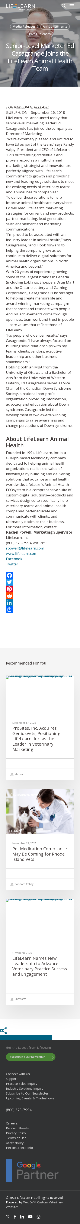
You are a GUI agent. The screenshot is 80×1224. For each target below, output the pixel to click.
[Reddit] (40, 595)
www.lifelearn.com (21, 553)
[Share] (40, 609)
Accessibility (15, 1142)
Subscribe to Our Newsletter (27, 1093)
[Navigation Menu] (72, 6)
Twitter (12, 564)
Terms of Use (16, 1138)
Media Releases (24, 26)
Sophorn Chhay (23, 884)
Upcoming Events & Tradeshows (30, 1098)
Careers (12, 1123)
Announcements (55, 26)
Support (12, 1078)
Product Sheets (17, 1128)
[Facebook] (40, 575)
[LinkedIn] (40, 602)
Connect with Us (18, 1073)
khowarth (20, 774)
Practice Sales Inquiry (21, 1083)
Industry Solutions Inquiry (24, 1088)
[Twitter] (40, 582)
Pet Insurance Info (19, 1147)
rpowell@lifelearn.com (25, 548)
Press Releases (40, 34)
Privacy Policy (16, 1133)
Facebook (14, 558)
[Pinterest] (40, 589)
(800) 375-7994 (19, 1109)
